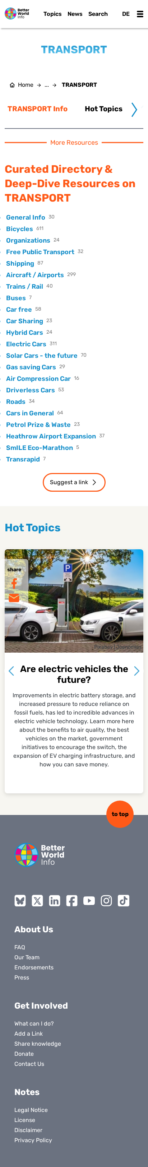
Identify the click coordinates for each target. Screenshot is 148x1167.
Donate (24, 1053)
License (24, 1120)
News (75, 13)
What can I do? (34, 1023)
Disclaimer (28, 1130)
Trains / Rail (24, 286)
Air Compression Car (38, 379)
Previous (11, 671)
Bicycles (19, 229)
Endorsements (34, 967)
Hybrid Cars (24, 333)
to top (120, 814)
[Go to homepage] (17, 13)
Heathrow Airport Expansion (51, 436)
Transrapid (23, 459)
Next (136, 671)
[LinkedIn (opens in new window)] (54, 900)
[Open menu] (140, 14)
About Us (33, 929)
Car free (19, 310)
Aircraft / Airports (35, 275)
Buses (16, 298)
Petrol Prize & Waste (38, 425)
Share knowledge (37, 1043)
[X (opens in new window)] (37, 900)
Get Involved (41, 1006)
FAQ (19, 947)
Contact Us (29, 1063)
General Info (25, 217)
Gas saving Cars (31, 367)
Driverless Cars (30, 390)
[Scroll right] (134, 109)
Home (25, 85)
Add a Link (28, 1033)
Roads (16, 402)
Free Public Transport (40, 252)
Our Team (27, 957)
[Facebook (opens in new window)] (72, 900)
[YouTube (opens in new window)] (89, 900)
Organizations (28, 240)
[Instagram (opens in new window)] (106, 900)
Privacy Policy (33, 1140)
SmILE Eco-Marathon (39, 448)
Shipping (20, 263)
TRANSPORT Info (38, 108)
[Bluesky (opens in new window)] (20, 900)
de (126, 13)
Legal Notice (31, 1110)
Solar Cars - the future (42, 356)
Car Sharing (24, 321)
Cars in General (30, 413)
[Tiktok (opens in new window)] (123, 900)
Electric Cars (26, 344)
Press (21, 977)
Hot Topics (103, 108)
